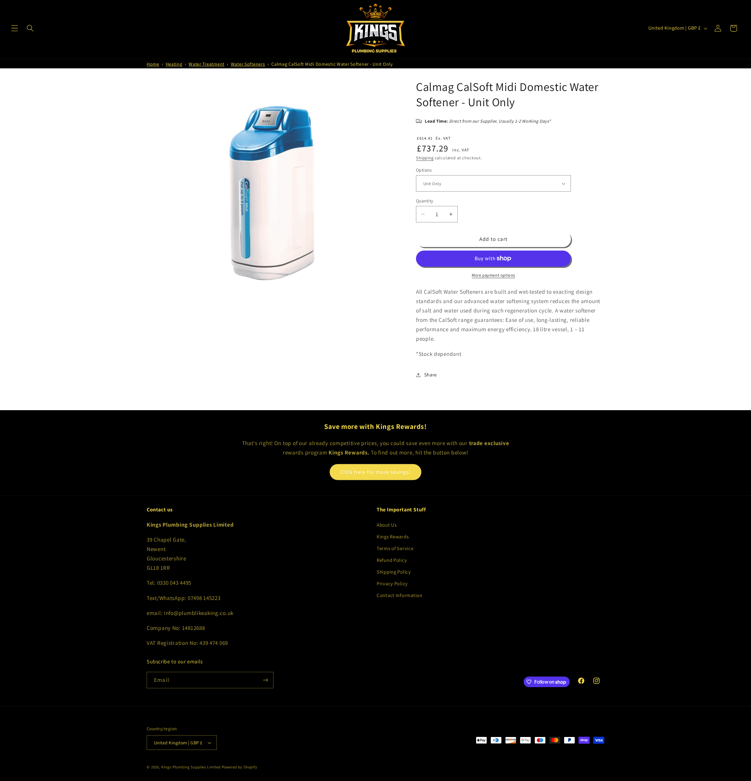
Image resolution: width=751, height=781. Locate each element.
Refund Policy (392, 560)
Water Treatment (206, 64)
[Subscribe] (265, 680)
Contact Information (399, 595)
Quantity (424, 201)
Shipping (425, 157)
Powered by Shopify (239, 767)
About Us (387, 525)
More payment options (493, 275)
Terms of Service (395, 548)
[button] (15, 28)
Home (153, 64)
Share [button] (430, 374)
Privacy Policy (392, 583)
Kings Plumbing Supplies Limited (191, 767)
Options (424, 170)
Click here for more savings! (375, 472)
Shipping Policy (394, 572)
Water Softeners (248, 64)
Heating (174, 64)
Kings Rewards (393, 536)
